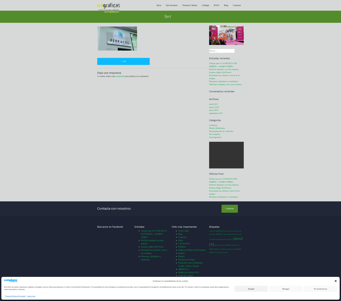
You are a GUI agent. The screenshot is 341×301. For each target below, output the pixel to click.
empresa (222, 239)
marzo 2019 (214, 107)
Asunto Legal (31, 296)
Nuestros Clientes (189, 5)
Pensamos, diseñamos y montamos (223, 81)
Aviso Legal (183, 231)
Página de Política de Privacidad (15, 296)
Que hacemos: (172, 5)
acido (212, 231)
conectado (120, 76)
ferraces (229, 239)
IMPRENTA (183, 269)
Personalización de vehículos (221, 131)
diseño (215, 239)
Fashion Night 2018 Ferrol (220, 72)
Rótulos (181, 253)
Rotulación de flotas (186, 259)
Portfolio (182, 247)
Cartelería (213, 125)
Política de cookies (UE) (188, 272)
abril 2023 (213, 104)
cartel (229, 231)
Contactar (237, 5)
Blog (226, 5)
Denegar (285, 289)
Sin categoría (214, 134)
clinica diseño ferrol (231, 234)
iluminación (219, 245)
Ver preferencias (320, 289)
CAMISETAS (220, 231)
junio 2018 (213, 110)
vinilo (219, 252)
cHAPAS (219, 234)
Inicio (159, 5)
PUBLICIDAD (214, 249)
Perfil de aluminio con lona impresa (224, 69)
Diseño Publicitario (217, 128)
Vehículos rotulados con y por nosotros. (225, 84)
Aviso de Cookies (185, 275)
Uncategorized (215, 137)
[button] (335, 281)
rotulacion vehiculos (228, 249)
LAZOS (228, 245)
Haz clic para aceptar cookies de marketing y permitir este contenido (115, 256)
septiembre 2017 (216, 113)
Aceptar (251, 289)
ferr (123, 61)
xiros (225, 252)
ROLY (217, 5)
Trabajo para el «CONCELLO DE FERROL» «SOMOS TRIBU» (154, 234)
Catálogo (205, 5)
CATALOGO (184, 243)
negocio (235, 245)
